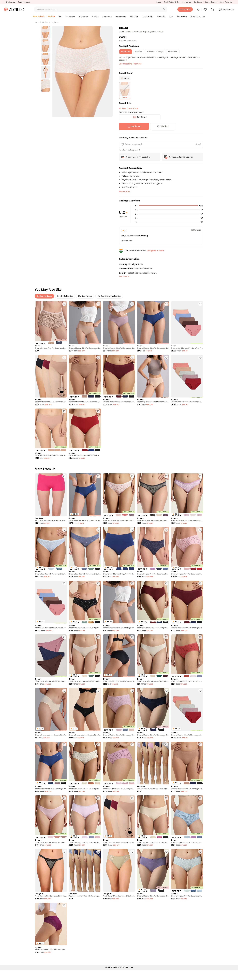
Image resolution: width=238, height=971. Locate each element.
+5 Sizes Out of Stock (128, 108)
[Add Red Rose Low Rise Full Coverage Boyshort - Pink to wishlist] (64, 476)
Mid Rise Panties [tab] (85, 296)
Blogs (158, 2)
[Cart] (213, 9)
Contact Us (186, 2)
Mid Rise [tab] (138, 51)
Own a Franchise (226, 2)
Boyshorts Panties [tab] (65, 296)
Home (37, 22)
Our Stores (198, 2)
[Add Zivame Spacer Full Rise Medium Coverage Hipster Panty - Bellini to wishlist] (166, 358)
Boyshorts (54, 22)
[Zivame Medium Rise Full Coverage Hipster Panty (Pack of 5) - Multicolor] (187, 376)
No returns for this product (181, 157)
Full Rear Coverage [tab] (155, 51)
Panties (44, 22)
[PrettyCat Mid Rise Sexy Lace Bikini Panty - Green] (119, 870)
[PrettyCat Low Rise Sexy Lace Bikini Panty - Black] (51, 870)
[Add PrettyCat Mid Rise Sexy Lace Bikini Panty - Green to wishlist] (132, 852)
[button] (164, 9)
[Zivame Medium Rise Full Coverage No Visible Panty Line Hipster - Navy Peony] (153, 322)
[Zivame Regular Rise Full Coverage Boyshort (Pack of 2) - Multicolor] (51, 322)
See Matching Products (130, 63)
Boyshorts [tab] (125, 51)
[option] (45, 32)
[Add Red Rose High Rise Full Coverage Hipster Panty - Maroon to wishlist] (98, 905)
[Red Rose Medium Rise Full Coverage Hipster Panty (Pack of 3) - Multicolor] (153, 763)
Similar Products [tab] (44, 296)
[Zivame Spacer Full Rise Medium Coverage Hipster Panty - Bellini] (153, 376)
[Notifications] (198, 9)
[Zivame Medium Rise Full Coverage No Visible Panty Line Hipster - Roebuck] (85, 322)
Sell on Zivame (210, 2)
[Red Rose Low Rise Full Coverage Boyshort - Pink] (51, 494)
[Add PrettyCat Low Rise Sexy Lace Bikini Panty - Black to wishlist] (64, 852)
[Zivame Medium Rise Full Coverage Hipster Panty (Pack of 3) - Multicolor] (119, 709)
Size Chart (141, 117)
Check (198, 144)
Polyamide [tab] (172, 51)
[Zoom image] (82, 71)
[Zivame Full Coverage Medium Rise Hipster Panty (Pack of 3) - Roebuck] (51, 430)
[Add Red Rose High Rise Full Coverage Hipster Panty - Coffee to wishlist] (132, 959)
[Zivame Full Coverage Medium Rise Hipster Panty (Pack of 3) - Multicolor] (85, 430)
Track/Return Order (171, 2)
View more (124, 191)
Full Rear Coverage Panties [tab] (109, 296)
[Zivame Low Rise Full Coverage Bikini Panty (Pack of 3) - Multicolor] (119, 494)
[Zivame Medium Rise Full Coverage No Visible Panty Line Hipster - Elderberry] (119, 322)
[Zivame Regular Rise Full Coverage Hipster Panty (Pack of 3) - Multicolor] (153, 548)
